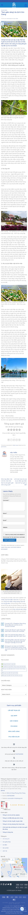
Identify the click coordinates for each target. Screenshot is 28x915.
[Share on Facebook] (11, 440)
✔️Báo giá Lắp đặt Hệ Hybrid (9, 672)
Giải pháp (17, 902)
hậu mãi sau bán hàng (19, 609)
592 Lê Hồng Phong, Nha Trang (16, 793)
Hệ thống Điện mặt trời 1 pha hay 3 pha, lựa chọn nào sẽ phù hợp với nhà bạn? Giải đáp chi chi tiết (15, 641)
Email (5, 520)
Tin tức (23, 902)
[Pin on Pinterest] (19, 440)
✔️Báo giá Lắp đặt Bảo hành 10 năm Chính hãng (13, 669)
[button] (2, 5)
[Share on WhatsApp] (8, 440)
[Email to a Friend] (16, 440)
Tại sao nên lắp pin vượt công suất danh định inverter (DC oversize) (15, 630)
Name (5, 513)
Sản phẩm (6, 848)
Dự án (10, 903)
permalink (3, 446)
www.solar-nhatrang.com (15, 798)
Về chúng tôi (6, 838)
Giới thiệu (5, 902)
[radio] (8, 430)
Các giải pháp (7, 842)
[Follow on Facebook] (1, 884)
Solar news (4, 10)
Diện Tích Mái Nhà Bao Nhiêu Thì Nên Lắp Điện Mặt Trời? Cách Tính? (15, 635)
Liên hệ (5, 851)
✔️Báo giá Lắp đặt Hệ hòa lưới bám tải (12, 675)
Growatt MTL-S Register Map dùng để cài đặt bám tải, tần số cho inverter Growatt (15, 625)
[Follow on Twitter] (8, 884)
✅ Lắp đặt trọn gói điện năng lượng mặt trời (13, 666)
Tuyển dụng (16, 903)
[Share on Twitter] (14, 440)
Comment (6, 500)
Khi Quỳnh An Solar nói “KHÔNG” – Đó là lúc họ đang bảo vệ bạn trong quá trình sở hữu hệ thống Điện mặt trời (16, 648)
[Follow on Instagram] (3, 884)
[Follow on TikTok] (6, 884)
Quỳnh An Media (16, 890)
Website (5, 527)
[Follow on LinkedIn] (10, 884)
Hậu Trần (15, 18)
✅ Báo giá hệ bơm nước (8, 664)
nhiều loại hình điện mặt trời (9, 599)
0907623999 (19, 754)
